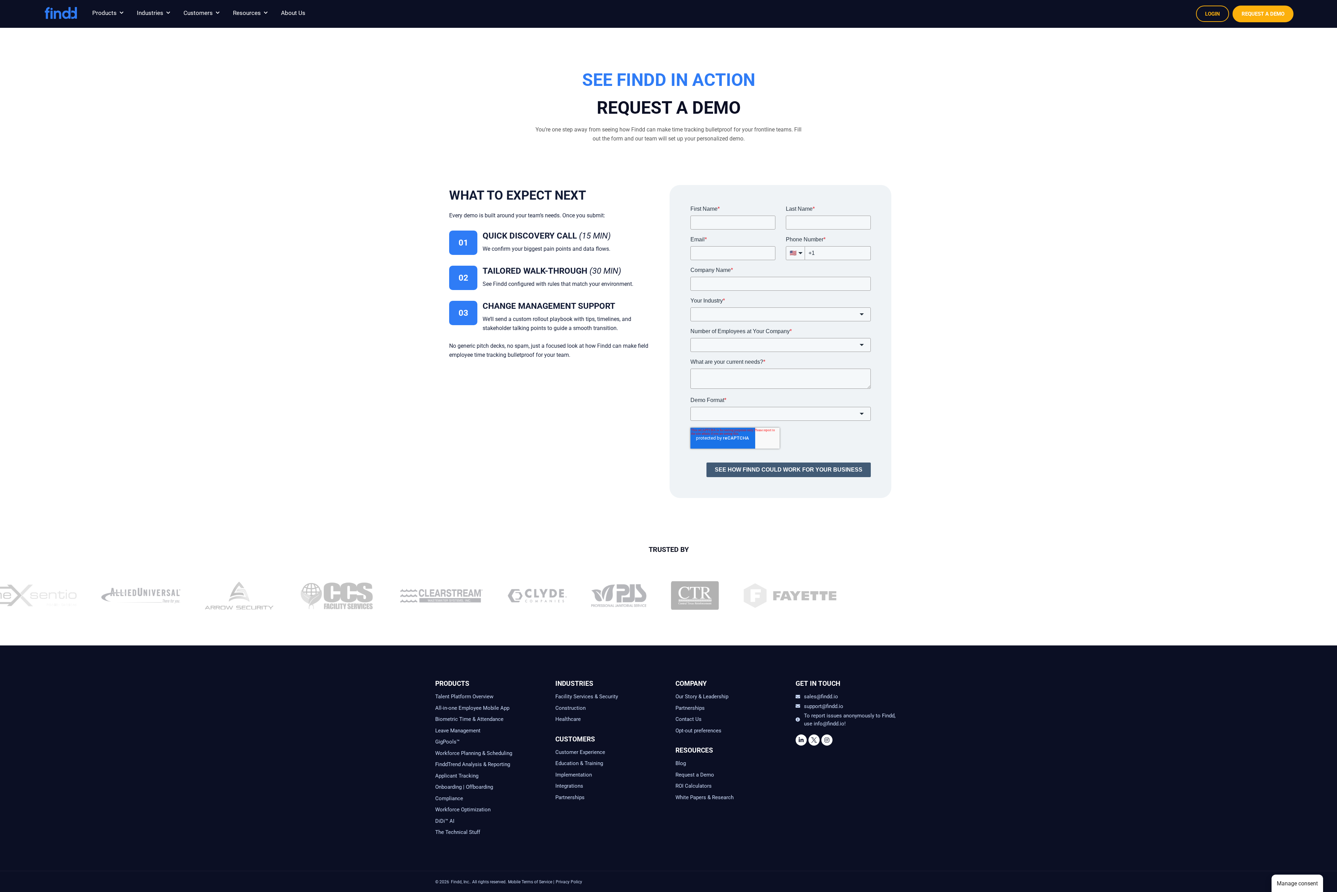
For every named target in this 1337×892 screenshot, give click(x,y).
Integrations (569, 786)
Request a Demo (694, 775)
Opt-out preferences (698, 731)
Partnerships (570, 797)
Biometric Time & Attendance (469, 719)
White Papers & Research (704, 797)
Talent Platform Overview (464, 696)
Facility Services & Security (586, 696)
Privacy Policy (569, 881)
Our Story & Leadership (701, 696)
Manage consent (1297, 883)
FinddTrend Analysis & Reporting (473, 764)
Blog (680, 763)
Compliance (449, 798)
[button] (108, 13)
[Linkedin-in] (801, 740)
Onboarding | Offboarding (464, 787)
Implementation (573, 775)
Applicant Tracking (456, 776)
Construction (570, 708)
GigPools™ (447, 742)
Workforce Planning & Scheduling (473, 753)
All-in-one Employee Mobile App (472, 708)
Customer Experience (580, 752)
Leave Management (457, 731)
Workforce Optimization (463, 809)
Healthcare (568, 719)
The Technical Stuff (457, 832)
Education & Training (579, 763)
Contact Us (688, 719)
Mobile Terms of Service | (531, 881)
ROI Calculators (693, 786)
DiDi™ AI (444, 821)
